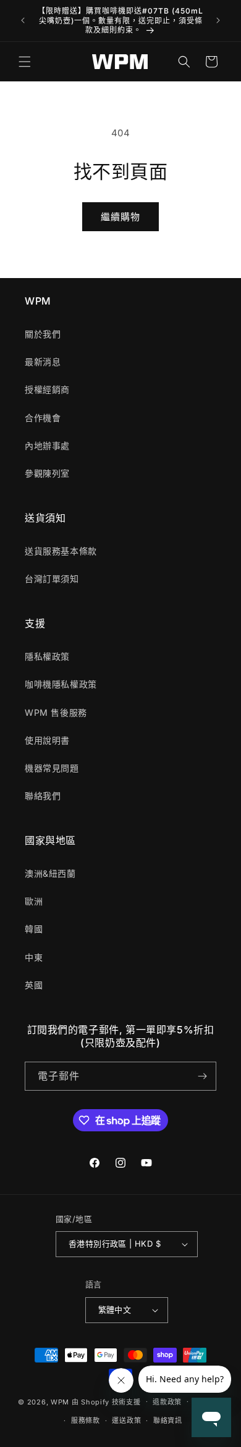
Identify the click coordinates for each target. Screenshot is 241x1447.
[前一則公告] (22, 20)
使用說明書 (47, 740)
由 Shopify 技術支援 (106, 1401)
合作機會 (43, 417)
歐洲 (34, 901)
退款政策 (167, 1402)
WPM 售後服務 (56, 712)
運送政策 (126, 1420)
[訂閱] (202, 1076)
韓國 (34, 929)
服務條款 (85, 1420)
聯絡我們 (43, 795)
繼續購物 (120, 217)
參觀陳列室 (47, 473)
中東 (34, 957)
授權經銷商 (47, 389)
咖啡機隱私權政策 (61, 684)
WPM (61, 1401)
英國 (34, 985)
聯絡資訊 (167, 1420)
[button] (24, 61)
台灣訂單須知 (52, 578)
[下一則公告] (218, 20)
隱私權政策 (47, 656)
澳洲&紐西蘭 (50, 873)
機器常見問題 (52, 768)
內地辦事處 (47, 445)
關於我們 (43, 334)
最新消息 (43, 361)
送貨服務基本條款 (61, 551)
